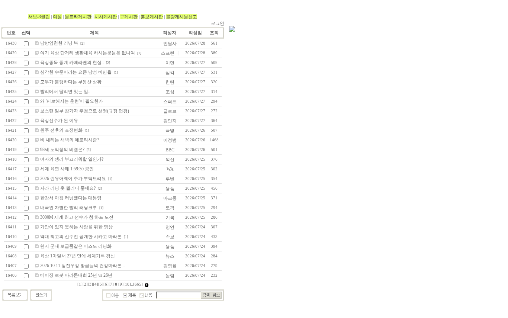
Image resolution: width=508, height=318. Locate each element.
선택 (26, 32)
